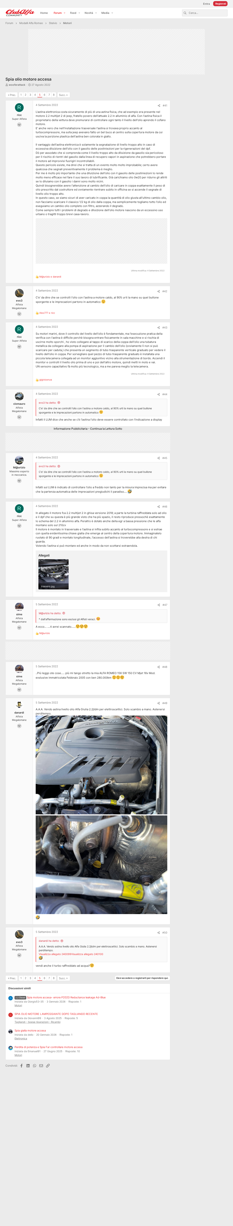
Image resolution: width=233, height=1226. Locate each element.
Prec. (13, 95)
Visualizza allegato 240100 (87, 954)
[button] (64, 13)
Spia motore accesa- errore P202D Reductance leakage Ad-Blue (60, 997)
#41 (165, 105)
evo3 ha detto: (47, 402)
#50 (164, 932)
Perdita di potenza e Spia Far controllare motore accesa (48, 1047)
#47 (165, 605)
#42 (164, 291)
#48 (164, 667)
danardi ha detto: (49, 940)
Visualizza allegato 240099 (55, 954)
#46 (164, 506)
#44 (164, 394)
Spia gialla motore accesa (30, 1030)
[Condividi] (159, 106)
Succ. (62, 95)
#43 (164, 327)
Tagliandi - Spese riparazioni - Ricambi (37, 1021)
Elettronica (21, 1038)
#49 (164, 703)
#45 (164, 458)
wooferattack (17, 84)
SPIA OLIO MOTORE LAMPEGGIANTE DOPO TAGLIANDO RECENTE (56, 1014)
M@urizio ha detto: (50, 613)
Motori (18, 1005)
